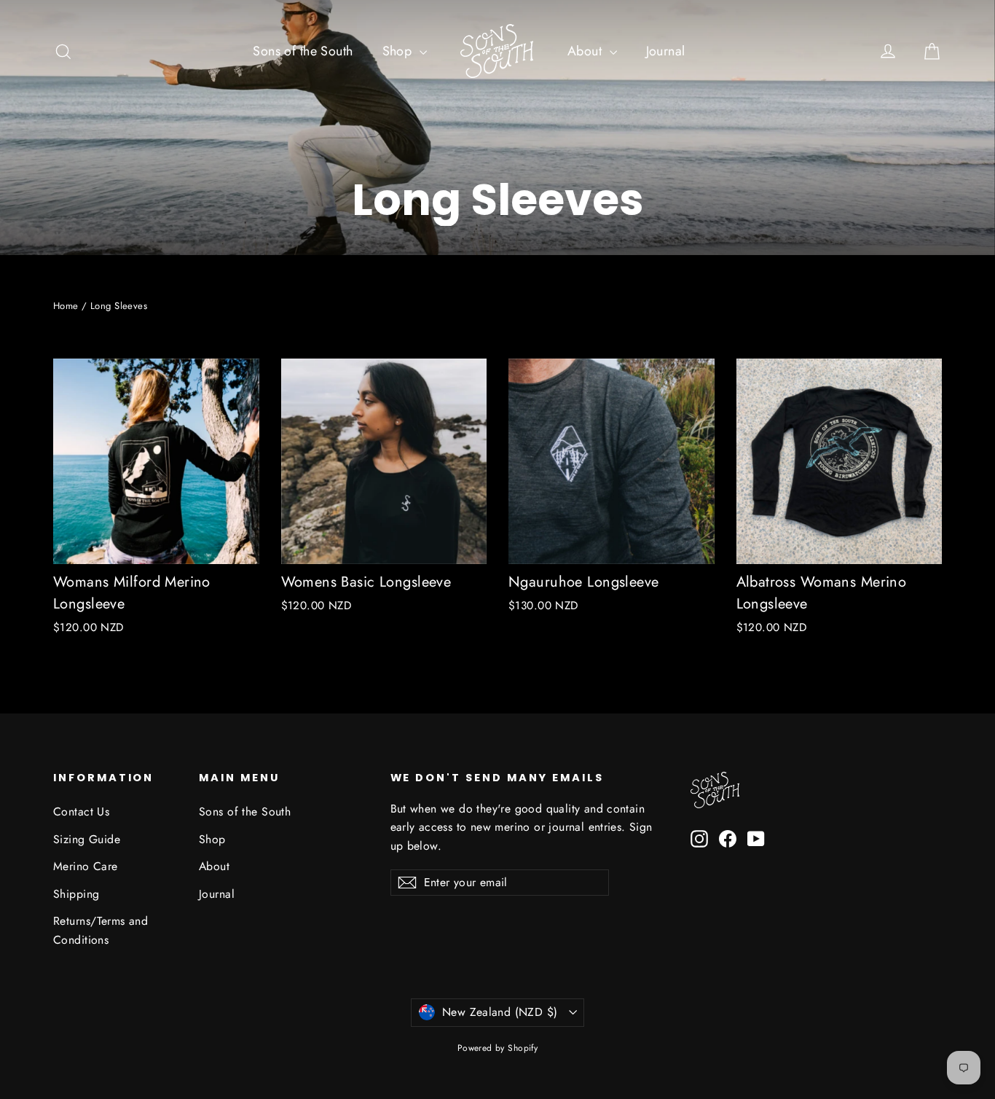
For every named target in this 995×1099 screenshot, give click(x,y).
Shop (399, 51)
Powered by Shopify (497, 1048)
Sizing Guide (86, 839)
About (586, 51)
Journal (665, 51)
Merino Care (85, 866)
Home (66, 306)
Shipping (76, 893)
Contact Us (81, 811)
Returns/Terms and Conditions (100, 929)
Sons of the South (303, 51)
